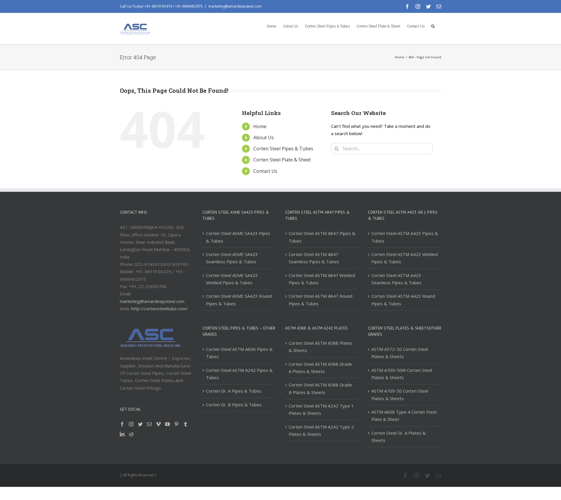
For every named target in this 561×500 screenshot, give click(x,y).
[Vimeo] (158, 424)
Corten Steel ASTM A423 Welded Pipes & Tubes (404, 257)
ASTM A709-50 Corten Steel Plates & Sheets (399, 394)
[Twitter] (140, 424)
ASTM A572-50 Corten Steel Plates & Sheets (399, 352)
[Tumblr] (185, 424)
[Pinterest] (176, 424)
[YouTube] (167, 424)
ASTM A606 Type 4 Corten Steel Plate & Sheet (404, 415)
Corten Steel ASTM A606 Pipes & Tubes (239, 352)
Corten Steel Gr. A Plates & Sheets (398, 436)
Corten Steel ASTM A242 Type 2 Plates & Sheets (321, 430)
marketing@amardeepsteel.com (235, 6)
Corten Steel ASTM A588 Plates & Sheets (320, 346)
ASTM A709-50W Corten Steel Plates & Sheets (401, 373)
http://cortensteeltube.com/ (159, 308)
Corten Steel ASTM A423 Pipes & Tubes (404, 236)
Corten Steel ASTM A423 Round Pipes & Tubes (403, 299)
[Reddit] (131, 434)
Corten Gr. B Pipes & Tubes (234, 404)
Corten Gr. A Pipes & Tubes (234, 391)
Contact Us (265, 171)
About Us (263, 137)
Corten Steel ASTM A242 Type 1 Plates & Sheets (321, 409)
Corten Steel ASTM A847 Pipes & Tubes (322, 236)
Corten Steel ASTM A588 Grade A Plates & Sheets (320, 367)
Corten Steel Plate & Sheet (282, 159)
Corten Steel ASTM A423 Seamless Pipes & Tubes (396, 278)
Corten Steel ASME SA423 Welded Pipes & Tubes (232, 278)
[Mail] (149, 424)
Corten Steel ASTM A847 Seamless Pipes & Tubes (314, 257)
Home (259, 126)
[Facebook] (122, 424)
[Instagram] (131, 424)
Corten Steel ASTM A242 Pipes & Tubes (239, 373)
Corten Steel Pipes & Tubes (283, 148)
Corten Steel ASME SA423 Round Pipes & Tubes (239, 299)
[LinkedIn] (122, 434)
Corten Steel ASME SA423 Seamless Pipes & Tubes (232, 257)
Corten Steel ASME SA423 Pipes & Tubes (238, 236)
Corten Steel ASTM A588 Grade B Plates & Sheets (320, 388)
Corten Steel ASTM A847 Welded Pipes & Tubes (322, 278)
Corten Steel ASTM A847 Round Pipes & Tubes (320, 299)
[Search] (433, 25)
